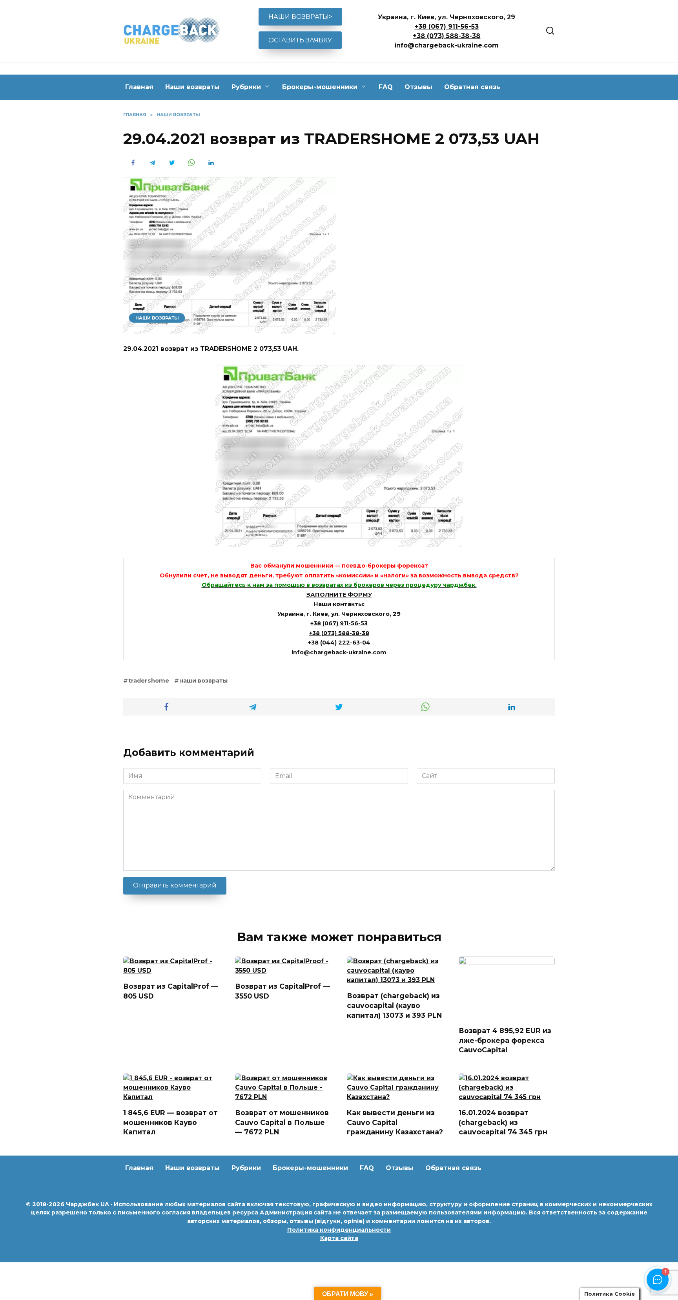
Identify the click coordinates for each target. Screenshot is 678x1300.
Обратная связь (472, 87)
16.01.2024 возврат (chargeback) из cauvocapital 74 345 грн (503, 1122)
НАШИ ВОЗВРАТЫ (157, 318)
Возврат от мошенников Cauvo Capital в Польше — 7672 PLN (282, 1122)
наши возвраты (203, 680)
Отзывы (418, 87)
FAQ (386, 87)
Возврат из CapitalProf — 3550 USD (282, 991)
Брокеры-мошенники (319, 87)
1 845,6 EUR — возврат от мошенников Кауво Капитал (170, 1122)
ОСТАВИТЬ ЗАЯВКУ (300, 40)
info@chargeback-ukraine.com (446, 45)
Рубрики (246, 87)
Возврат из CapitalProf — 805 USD (170, 991)
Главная (139, 87)
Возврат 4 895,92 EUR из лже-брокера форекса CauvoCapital (505, 1040)
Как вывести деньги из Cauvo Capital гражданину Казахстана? (395, 1122)
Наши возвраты (192, 87)
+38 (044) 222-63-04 (339, 642)
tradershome (148, 680)
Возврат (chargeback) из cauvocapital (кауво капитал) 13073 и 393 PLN (394, 1005)
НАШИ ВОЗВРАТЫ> (300, 16)
